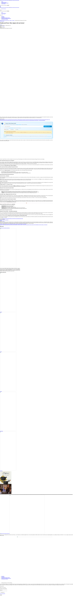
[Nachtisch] (9, 470)
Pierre (3, 26)
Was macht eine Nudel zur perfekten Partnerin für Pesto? (18, 119)
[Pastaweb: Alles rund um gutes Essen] (9, 0)
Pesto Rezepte (16, 218)
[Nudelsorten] (9, 430)
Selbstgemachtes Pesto (20, 218)
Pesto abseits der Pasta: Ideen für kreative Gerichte (14, 120)
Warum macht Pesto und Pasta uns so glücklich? (26, 120)
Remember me (2, 592)
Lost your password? (2, 593)
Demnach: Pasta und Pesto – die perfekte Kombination (38, 120)
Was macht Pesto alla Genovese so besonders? (5, 119)
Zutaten (1, 391)
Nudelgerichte (9, 218)
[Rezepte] (9, 311)
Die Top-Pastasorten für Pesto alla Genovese (30, 119)
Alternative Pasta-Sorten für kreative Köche (40, 119)
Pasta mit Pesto (12, 218)
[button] (6, 17)
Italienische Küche (5, 218)
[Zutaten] (9, 390)
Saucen (1, 351)
